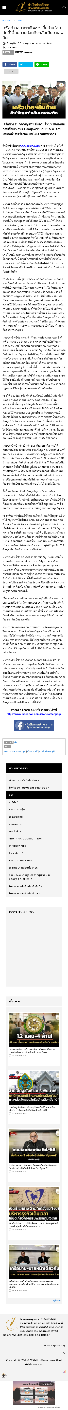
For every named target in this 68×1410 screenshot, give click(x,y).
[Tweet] (25, 64)
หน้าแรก (6, 20)
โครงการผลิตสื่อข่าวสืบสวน (25, 893)
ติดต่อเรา (49, 1345)
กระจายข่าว (15, 824)
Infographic (17, 846)
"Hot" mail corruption (25, 838)
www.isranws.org (30, 145)
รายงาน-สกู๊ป (17, 809)
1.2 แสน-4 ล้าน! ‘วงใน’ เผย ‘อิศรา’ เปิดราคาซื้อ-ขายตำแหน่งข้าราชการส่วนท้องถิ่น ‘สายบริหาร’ (32, 1051)
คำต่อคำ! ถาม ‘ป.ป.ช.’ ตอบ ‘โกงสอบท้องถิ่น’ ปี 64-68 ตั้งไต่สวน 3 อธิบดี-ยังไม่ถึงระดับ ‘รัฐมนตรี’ (33, 1167)
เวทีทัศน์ (13, 802)
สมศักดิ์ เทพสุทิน (47, 751)
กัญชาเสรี (32, 751)
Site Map (60, 1345)
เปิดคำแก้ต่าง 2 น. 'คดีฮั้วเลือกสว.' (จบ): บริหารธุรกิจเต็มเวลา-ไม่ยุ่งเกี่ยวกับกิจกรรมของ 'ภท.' (34, 1225)
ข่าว (20, 20)
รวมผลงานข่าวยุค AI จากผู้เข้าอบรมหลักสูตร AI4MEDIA (30, 877)
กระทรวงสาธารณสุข (15, 751)
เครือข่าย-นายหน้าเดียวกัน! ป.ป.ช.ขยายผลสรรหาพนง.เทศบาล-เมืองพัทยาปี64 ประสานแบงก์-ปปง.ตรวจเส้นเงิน (34, 1284)
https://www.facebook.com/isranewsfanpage (34, 714)
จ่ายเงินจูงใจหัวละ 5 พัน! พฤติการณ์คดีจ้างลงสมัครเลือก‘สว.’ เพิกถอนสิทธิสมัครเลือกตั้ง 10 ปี (32, 1109)
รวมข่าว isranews (20, 860)
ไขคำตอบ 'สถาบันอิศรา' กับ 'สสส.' (29, 788)
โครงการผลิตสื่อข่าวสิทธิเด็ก (25, 886)
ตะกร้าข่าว (15, 831)
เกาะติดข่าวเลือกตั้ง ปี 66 (23, 868)
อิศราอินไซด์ (16, 853)
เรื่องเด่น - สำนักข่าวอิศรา (24, 780)
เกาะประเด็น (16, 817)
